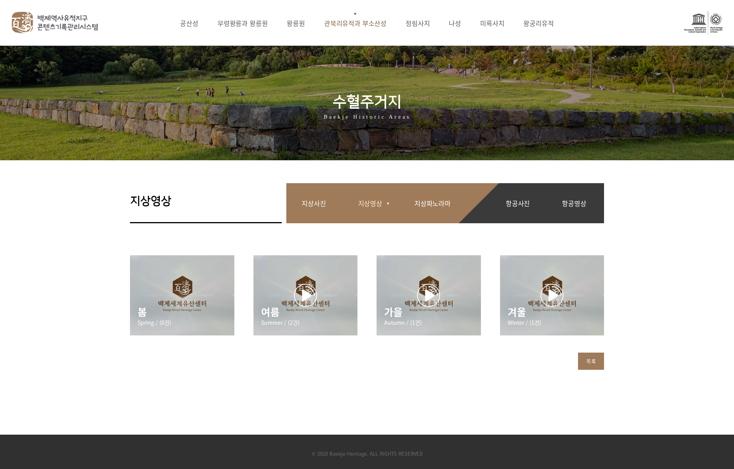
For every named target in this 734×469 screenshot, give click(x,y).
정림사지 (418, 23)
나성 (455, 23)
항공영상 (574, 203)
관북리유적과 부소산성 (355, 23)
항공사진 (518, 203)
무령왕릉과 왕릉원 (243, 23)
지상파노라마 (432, 203)
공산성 (189, 23)
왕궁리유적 (538, 23)
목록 (591, 361)
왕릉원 (296, 23)
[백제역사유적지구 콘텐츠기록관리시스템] (55, 22)
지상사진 (314, 203)
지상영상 (370, 203)
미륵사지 (492, 23)
